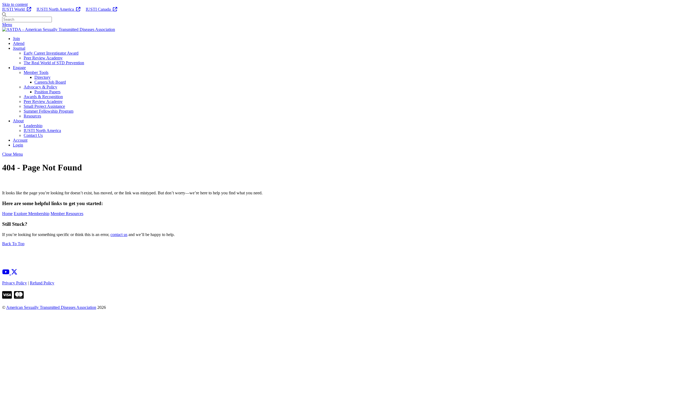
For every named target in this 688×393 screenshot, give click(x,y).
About (18, 121)
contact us (118, 234)
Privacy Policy (14, 283)
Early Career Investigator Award (51, 53)
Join (16, 38)
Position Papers (47, 92)
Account (20, 140)
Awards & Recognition (43, 96)
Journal (19, 48)
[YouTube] (6, 272)
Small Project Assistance (44, 106)
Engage (19, 67)
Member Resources (67, 213)
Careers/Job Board (50, 82)
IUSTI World (14, 9)
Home (7, 213)
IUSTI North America (56, 9)
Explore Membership (31, 213)
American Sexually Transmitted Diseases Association (51, 307)
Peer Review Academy (43, 58)
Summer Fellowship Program (48, 111)
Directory (42, 77)
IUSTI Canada (99, 9)
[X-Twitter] (14, 272)
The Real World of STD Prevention (54, 62)
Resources (32, 116)
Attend (18, 43)
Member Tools (36, 72)
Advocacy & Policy (40, 87)
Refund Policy (42, 283)
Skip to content (15, 4)
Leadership (33, 125)
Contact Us (33, 135)
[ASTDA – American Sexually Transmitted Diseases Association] (58, 29)
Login (18, 145)
